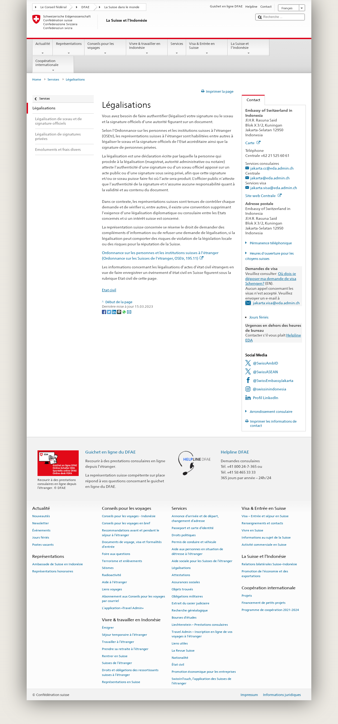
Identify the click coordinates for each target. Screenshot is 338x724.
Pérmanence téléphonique (270, 243)
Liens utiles (180, 643)
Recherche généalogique (190, 610)
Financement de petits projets (263, 603)
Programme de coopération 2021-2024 (270, 610)
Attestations (181, 575)
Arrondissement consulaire (270, 412)
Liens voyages (112, 589)
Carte (250, 143)
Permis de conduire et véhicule (194, 542)
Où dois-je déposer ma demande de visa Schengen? (270, 278)
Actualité (42, 44)
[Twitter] (109, 312)
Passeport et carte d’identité (193, 528)
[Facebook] (104, 312)
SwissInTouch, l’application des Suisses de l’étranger (201, 681)
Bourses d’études (184, 617)
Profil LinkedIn (265, 397)
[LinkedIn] (114, 312)
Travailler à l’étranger (118, 642)
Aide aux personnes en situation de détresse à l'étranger (197, 551)
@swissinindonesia (269, 389)
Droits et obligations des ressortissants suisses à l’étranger (130, 672)
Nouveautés (41, 516)
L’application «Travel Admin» (123, 608)
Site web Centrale (260, 195)
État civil (178, 664)
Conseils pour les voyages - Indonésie (129, 516)
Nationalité (180, 657)
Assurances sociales (186, 582)
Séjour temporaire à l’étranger (124, 635)
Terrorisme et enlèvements (122, 561)
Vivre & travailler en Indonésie (144, 46)
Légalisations (181, 568)
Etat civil (109, 290)
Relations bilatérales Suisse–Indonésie (269, 564)
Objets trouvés (182, 589)
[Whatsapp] (124, 312)
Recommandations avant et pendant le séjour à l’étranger (130, 533)
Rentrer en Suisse (115, 656)
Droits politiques (184, 535)
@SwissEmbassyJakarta (273, 380)
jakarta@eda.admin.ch (270, 178)
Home (36, 79)
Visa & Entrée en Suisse (202, 46)
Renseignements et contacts (262, 523)
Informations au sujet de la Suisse (266, 537)
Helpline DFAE (235, 452)
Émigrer (108, 627)
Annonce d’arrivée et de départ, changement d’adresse (195, 518)
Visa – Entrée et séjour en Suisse (265, 516)
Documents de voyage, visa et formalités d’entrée (132, 544)
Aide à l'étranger (114, 582)
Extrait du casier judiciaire (190, 603)
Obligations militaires (187, 596)
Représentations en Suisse (121, 682)
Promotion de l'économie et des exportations (265, 573)
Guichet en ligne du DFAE (110, 452)
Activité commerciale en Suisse (264, 544)
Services (177, 44)
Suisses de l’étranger (117, 663)
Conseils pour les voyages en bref (126, 523)
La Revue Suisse (183, 650)
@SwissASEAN (265, 372)
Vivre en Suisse (252, 530)
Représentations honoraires (52, 571)
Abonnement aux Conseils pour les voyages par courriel (133, 598)
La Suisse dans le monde (121, 7)
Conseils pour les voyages (100, 46)
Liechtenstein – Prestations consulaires (200, 625)
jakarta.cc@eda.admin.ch (272, 168)
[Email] (129, 312)
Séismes (108, 568)
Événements (41, 530)
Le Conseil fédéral (53, 7)
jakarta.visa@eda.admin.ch (273, 187)
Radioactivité (111, 575)
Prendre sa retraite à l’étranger (125, 649)
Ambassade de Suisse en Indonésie (57, 564)
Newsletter (40, 523)
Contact (251, 99)
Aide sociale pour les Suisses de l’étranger (202, 561)
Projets (247, 595)
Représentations (69, 44)
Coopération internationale (46, 63)
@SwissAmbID (265, 363)
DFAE (85, 7)
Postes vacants (43, 544)
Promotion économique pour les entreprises (204, 672)
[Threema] (119, 312)
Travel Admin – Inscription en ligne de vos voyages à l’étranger (202, 634)
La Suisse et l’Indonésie (240, 46)
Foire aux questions (116, 554)
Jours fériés (259, 317)
